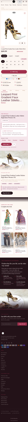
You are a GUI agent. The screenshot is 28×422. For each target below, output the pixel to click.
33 (3, 61)
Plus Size (3, 369)
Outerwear (3, 362)
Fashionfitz (15, 418)
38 (22, 61)
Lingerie (3, 367)
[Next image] (25, 28)
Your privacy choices (5, 388)
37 (19, 61)
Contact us (3, 381)
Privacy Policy (4, 402)
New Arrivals (4, 352)
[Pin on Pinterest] (22, 43)
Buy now (15, 75)
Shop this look (6, 193)
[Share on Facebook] (20, 43)
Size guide (3, 383)
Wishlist (3, 385)
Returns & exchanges (5, 377)
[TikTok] (4, 342)
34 (7, 61)
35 (11, 61)
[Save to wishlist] (24, 13)
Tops (2, 358)
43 (19, 64)
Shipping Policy (4, 397)
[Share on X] (25, 43)
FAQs (2, 379)
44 (22, 64)
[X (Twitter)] (11, 342)
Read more (3, 102)
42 (14, 64)
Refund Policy (4, 400)
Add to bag (15, 71)
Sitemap (3, 390)
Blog (2, 387)
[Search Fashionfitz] (20, 1)
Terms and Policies (14, 420)
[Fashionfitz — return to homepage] (14, 1)
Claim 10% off (22, 324)
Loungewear (3, 365)
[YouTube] (9, 342)
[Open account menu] (23, 1)
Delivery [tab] (17, 90)
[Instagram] (1, 342)
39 (3, 64)
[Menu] (1, 1)
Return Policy (4, 398)
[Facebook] (6, 342)
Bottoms (3, 360)
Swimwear (3, 364)
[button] (20, 51)
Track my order (4, 375)
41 (11, 64)
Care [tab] (11, 90)
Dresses (2, 356)
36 (14, 61)
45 (3, 67)
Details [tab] (4, 90)
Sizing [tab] (23, 90)
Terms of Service (4, 404)
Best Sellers (3, 354)
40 (7, 64)
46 (7, 67)
